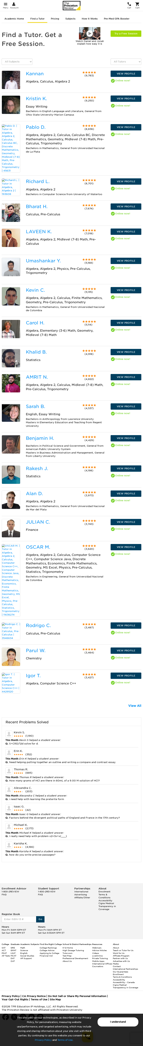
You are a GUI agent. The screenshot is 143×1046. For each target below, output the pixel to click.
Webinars (96, 948)
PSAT (4, 953)
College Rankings (48, 948)
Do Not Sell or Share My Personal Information (77, 996)
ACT (4, 950)
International (81, 891)
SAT (4, 948)
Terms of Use (65, 1040)
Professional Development (75, 958)
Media (116, 964)
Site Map (55, 999)
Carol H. (35, 323)
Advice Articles (99, 950)
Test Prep (67, 956)
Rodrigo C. (38, 625)
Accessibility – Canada (124, 982)
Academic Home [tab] (14, 18)
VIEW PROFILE (126, 73)
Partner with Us (120, 958)
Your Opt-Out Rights (15, 999)
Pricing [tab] (55, 18)
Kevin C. (35, 290)
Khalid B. (36, 352)
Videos (95, 953)
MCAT (13, 956)
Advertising (80, 894)
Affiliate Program (121, 956)
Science (24, 950)
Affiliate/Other (82, 897)
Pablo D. (35, 127)
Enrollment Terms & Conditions (104, 894)
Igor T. (33, 675)
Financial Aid (46, 956)
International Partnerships (125, 969)
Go (40, 919)
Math (22, 948)
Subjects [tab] (70, 18)
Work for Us (118, 953)
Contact (117, 966)
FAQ (4, 894)
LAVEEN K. (39, 231)
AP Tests (6, 956)
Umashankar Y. (43, 260)
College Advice (47, 950)
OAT (13, 961)
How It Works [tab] (90, 18)
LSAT (13, 953)
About (116, 948)
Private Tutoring (100, 958)
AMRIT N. (37, 377)
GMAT (13, 950)
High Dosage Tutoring (73, 950)
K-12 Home (68, 948)
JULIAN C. (38, 522)
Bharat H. (36, 206)
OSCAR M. (38, 547)
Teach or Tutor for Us (123, 950)
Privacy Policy (43, 1040)
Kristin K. (36, 98)
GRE (13, 948)
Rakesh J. (37, 468)
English (24, 953)
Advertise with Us (121, 961)
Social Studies (27, 956)
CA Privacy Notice (34, 996)
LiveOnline (97, 956)
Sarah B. (35, 406)
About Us (67, 961)
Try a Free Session (126, 33)
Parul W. (35, 650)
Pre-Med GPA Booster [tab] (116, 18)
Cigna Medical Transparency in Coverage (107, 906)
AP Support (26, 958)
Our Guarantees (120, 972)
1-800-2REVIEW (10, 891)
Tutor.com (67, 953)
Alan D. (34, 493)
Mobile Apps (98, 961)
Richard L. (38, 181)
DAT (13, 958)
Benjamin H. (40, 438)
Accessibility (105, 900)
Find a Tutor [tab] (37, 18)
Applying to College (49, 953)
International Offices (102, 964)
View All (134, 705)
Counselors (97, 966)
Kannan (35, 73)
